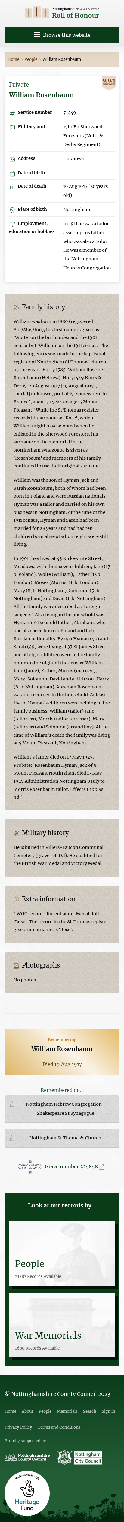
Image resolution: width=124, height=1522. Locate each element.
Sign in (108, 1411)
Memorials (67, 1411)
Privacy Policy (18, 1427)
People (31, 59)
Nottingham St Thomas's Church (65, 1138)
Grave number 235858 (72, 1166)
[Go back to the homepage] (62, 13)
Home (14, 59)
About (27, 1411)
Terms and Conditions (59, 1427)
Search (89, 1411)
